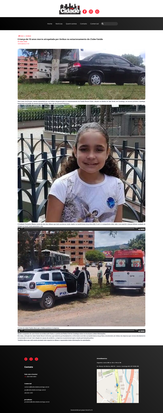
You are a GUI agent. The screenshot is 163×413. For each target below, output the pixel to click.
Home (49, 23)
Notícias (59, 23)
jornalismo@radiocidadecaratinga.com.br (37, 402)
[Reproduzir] (19, 229)
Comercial (94, 23)
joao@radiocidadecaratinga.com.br (35, 390)
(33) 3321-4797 (28, 393)
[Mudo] (139, 229)
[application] (81, 229)
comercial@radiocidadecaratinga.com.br (36, 387)
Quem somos (71, 23)
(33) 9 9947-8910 (31, 376)
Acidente (28, 36)
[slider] (142, 229)
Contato (83, 23)
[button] (117, 385)
